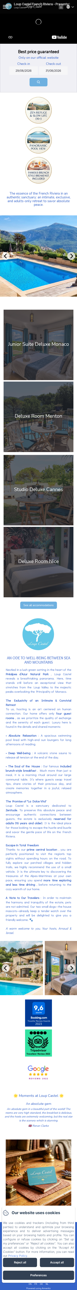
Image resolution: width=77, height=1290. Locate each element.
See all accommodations (38, 605)
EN (30, 1284)
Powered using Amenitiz (38, 1288)
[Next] (71, 256)
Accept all (57, 1262)
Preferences (38, 1275)
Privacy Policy (17, 1255)
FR (35, 1284)
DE (41, 1284)
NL (47, 1284)
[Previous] (6, 256)
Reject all (20, 1262)
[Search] (38, 82)
